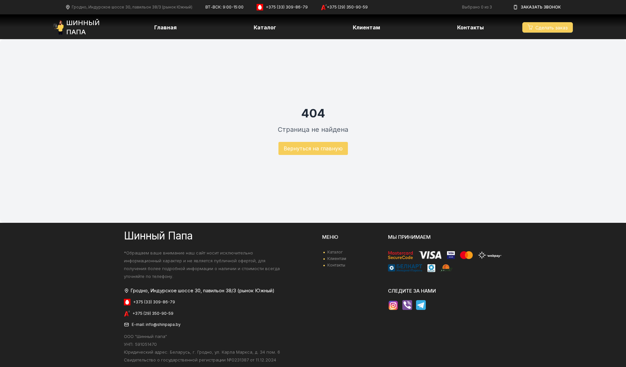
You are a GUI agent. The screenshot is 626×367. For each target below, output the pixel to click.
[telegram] (421, 305)
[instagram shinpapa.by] (393, 305)
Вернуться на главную (313, 148)
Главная (165, 27)
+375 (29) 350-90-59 (347, 7)
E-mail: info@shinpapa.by (156, 324)
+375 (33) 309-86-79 (287, 7)
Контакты (470, 27)
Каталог (265, 27)
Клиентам (336, 258)
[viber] (407, 305)
